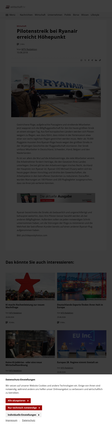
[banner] (56, 212)
